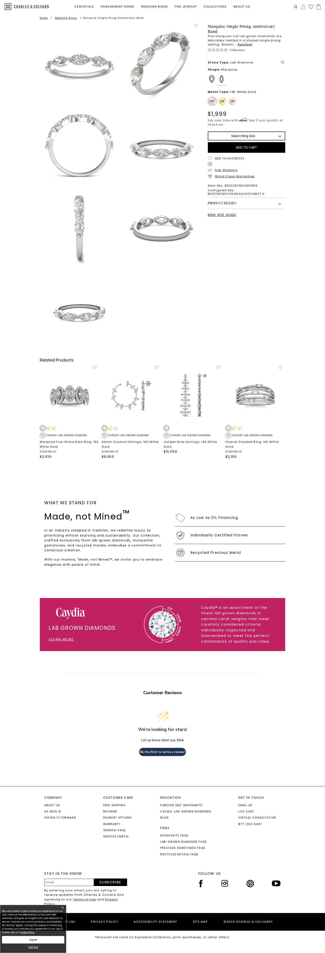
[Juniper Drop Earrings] (193, 395)
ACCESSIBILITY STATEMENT (155, 922)
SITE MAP (200, 922)
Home (44, 18)
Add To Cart (246, 147)
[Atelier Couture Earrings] (131, 395)
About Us (52, 805)
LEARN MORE (61, 639)
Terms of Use (84, 899)
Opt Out (33, 947)
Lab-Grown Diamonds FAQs (183, 842)
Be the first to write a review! (162, 752)
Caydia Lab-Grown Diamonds (185, 811)
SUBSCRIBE (110, 882)
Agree (33, 940)
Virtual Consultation (257, 817)
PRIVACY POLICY (104, 922)
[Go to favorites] (311, 6)
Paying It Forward (60, 817)
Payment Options (117, 817)
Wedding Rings (66, 18)
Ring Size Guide (222, 215)
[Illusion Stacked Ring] (255, 395)
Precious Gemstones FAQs (182, 848)
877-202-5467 (250, 824)
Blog (164, 817)
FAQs (164, 828)
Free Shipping (226, 170)
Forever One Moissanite (181, 805)
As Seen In (52, 811)
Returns (110, 811)
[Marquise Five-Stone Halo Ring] (69, 395)
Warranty (112, 824)
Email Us (245, 805)
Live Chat (246, 811)
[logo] (26, 6)
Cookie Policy (27, 932)
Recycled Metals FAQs (179, 854)
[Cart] (317, 7)
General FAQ (114, 830)
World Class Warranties (235, 176)
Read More (245, 44)
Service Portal (116, 836)
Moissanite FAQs (174, 835)
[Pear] (213, 80)
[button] (295, 7)
